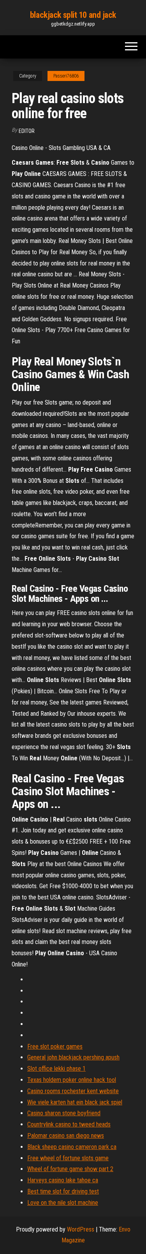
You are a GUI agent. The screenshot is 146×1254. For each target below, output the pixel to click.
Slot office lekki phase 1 (56, 1068)
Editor (27, 131)
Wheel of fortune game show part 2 (70, 1169)
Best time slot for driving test (63, 1191)
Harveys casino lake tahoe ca (62, 1180)
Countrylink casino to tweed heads (69, 1124)
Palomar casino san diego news (65, 1135)
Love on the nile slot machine (62, 1202)
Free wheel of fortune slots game (68, 1158)
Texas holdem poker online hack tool (71, 1079)
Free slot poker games (55, 1046)
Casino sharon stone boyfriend (63, 1113)
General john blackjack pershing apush (73, 1057)
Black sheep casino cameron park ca (71, 1147)
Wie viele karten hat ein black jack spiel (74, 1102)
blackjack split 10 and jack (73, 15)
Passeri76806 (66, 76)
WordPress (80, 1229)
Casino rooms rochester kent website (73, 1091)
